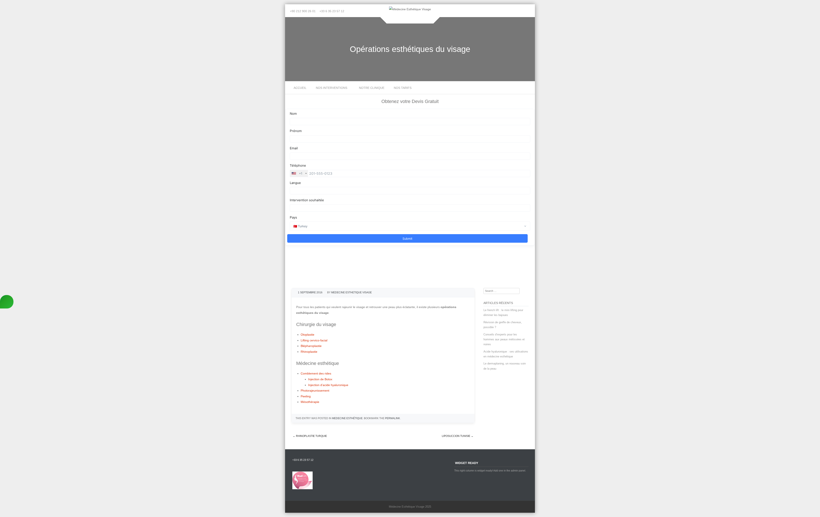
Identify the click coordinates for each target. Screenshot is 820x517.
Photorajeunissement (315, 390)
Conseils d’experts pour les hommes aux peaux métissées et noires (504, 339)
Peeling (306, 396)
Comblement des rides (316, 373)
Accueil (300, 88)
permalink (392, 418)
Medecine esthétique (347, 418)
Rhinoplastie (309, 351)
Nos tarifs (402, 88)
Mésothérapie (310, 402)
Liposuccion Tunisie (457, 436)
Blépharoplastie (311, 346)
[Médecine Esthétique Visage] (410, 9)
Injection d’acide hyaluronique (328, 385)
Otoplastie (307, 334)
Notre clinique (371, 88)
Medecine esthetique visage (351, 292)
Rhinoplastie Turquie (310, 436)
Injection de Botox (320, 379)
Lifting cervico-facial (314, 340)
